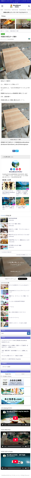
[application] (15, 418)
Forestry (3, 215)
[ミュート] (26, 424)
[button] (2, 24)
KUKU (2, 9)
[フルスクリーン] (28, 424)
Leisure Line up (7, 9)
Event (23, 374)
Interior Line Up (15, 9)
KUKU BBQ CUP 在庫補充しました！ (22, 254)
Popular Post (8, 374)
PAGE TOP (28, 462)
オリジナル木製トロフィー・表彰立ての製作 (12, 355)
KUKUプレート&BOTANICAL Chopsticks (11, 359)
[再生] (2, 424)
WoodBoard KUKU (15, 172)
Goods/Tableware (22, 9)
